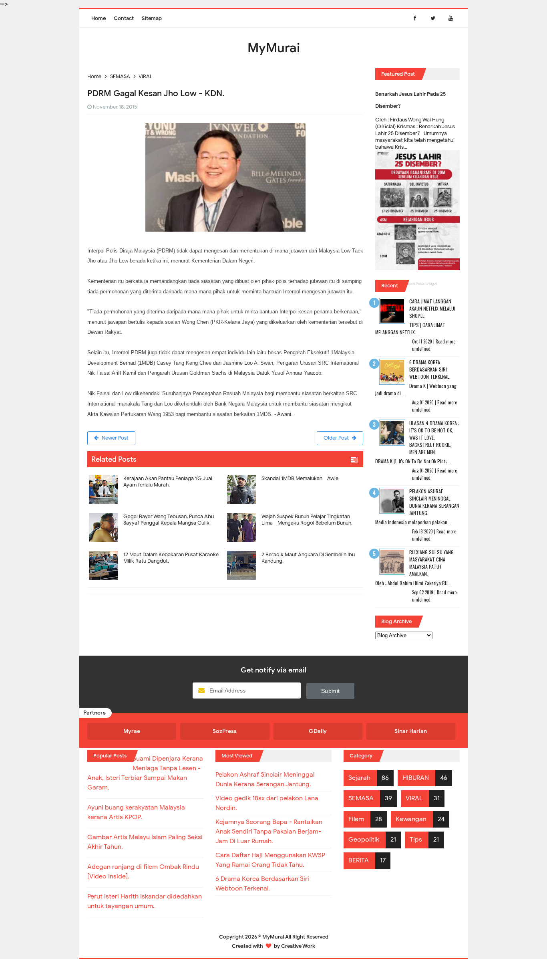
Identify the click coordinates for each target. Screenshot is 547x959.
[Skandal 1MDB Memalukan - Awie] (294, 472)
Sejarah (359, 778)
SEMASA (361, 798)
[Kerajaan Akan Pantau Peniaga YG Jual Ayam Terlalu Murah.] (156, 472)
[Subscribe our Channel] (451, 18)
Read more (445, 341)
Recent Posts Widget (420, 283)
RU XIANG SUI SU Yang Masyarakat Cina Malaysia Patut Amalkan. (431, 563)
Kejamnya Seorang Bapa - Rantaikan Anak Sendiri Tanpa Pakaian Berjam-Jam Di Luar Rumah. (268, 831)
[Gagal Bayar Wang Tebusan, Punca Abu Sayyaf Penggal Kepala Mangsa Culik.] (156, 510)
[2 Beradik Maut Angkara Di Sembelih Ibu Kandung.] (294, 548)
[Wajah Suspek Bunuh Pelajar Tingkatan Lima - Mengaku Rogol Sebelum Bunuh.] (294, 510)
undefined (421, 348)
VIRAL (414, 798)
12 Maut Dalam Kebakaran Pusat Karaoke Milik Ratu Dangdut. (171, 557)
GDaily (318, 731)
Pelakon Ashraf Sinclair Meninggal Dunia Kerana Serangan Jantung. (434, 502)
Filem (356, 819)
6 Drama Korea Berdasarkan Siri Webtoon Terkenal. (429, 369)
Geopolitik (363, 840)
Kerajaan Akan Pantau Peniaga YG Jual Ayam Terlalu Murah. (167, 481)
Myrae (131, 731)
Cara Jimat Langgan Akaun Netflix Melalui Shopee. (432, 308)
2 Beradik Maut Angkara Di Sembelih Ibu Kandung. (308, 557)
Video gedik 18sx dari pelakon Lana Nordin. (266, 803)
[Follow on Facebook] (415, 18)
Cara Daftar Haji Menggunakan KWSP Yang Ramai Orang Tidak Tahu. (270, 860)
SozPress (225, 731)
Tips (416, 840)
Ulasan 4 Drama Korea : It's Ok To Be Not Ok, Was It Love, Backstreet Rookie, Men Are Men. (434, 437)
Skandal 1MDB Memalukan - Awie (299, 478)
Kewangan (411, 819)
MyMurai (273, 936)
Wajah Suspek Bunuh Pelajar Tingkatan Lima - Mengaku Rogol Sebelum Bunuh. (306, 519)
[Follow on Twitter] (433, 18)
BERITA (358, 860)
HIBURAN (415, 778)
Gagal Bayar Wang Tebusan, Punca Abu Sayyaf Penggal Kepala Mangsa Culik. (168, 519)
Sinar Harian (410, 731)
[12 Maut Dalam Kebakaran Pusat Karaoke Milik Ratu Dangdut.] (156, 548)
